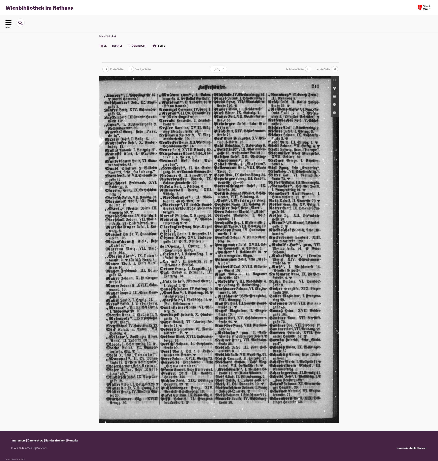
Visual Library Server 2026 (15, 459)
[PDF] (335, 105)
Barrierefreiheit (55, 440)
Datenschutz (35, 440)
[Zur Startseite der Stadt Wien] (424, 7)
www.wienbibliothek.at (411, 448)
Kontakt (72, 440)
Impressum (18, 440)
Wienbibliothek (107, 36)
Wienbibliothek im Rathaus (39, 7)
